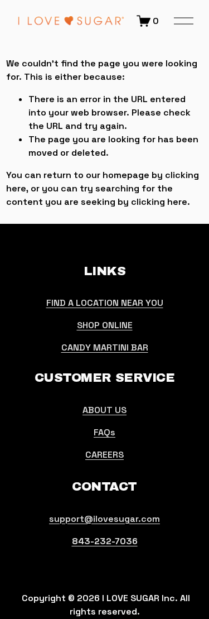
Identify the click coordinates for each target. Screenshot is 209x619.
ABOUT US (104, 410)
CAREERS (104, 454)
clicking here (159, 202)
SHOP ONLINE (105, 325)
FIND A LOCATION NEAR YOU (104, 303)
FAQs (104, 432)
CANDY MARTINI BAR (104, 347)
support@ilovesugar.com (104, 519)
